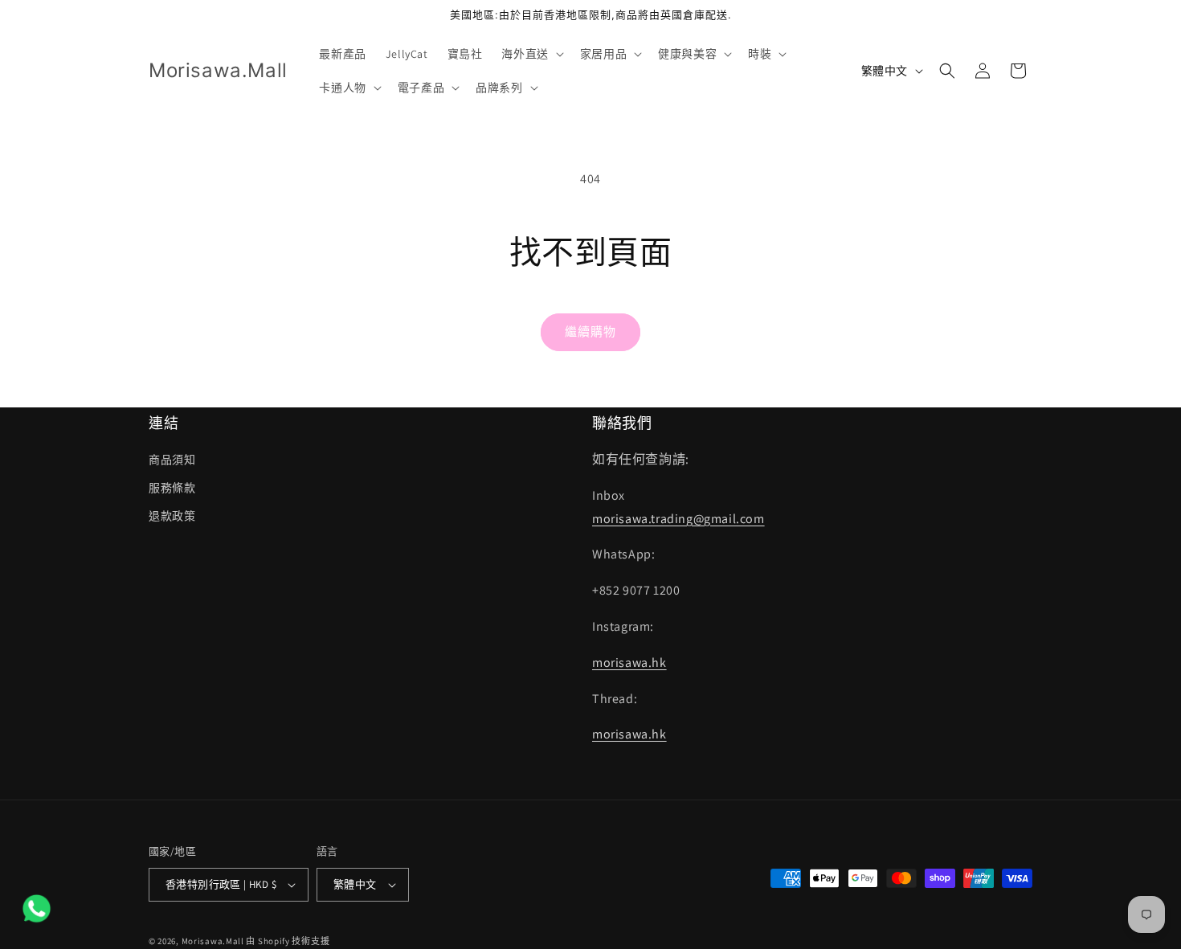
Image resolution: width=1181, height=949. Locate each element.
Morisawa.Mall (213, 941)
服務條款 (172, 488)
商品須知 (172, 459)
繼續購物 (590, 331)
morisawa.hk (629, 662)
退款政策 (172, 516)
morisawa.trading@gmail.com (678, 518)
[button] (531, 54)
